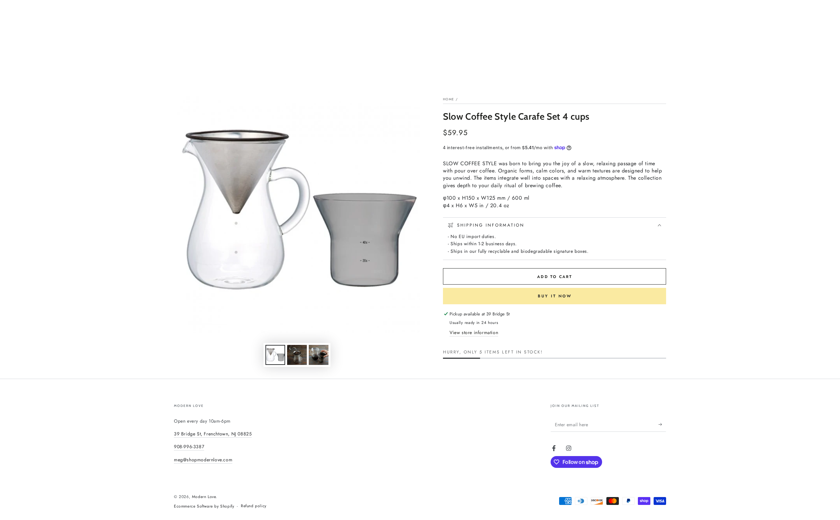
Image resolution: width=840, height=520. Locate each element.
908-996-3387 (189, 446)
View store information (474, 332)
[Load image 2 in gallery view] (297, 355)
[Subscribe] (662, 424)
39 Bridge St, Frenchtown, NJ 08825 (213, 433)
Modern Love (204, 497)
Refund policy (253, 506)
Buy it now (555, 296)
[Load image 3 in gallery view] (318, 355)
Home (448, 99)
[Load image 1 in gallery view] (275, 355)
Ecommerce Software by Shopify (204, 506)
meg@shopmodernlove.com (203, 459)
